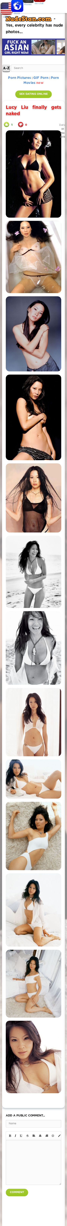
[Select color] (59, 1135)
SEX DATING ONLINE (33, 94)
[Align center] (40, 1135)
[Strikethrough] (27, 1135)
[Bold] (10, 1135)
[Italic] (15, 1135)
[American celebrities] (5, 7)
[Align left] (34, 1135)
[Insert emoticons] (53, 1135)
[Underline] (21, 1135)
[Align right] (47, 1135)
